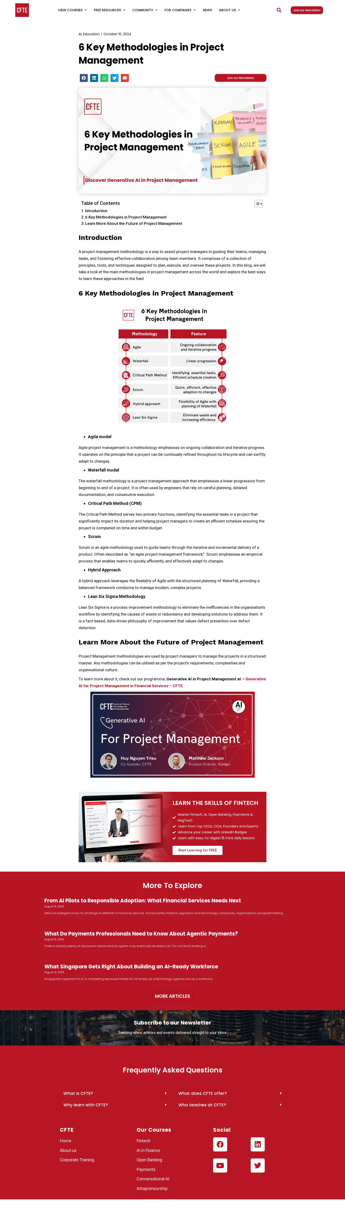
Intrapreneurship (152, 1188)
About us (68, 1150)
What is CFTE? (78, 1093)
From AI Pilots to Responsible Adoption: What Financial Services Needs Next (142, 900)
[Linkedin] (258, 1144)
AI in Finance (148, 1150)
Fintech (143, 1140)
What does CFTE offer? (202, 1093)
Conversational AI (153, 1178)
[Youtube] (220, 1165)
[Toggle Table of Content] (256, 204)
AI (80, 34)
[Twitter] (258, 1165)
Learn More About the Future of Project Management (133, 223)
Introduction (96, 210)
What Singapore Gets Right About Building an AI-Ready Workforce (131, 966)
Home (65, 1140)
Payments (146, 1169)
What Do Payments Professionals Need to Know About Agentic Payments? (141, 933)
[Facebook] (220, 1144)
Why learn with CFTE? (85, 1105)
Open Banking (149, 1159)
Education (91, 34)
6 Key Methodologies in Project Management (126, 217)
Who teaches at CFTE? (202, 1105)
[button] (279, 10)
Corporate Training (77, 1159)
